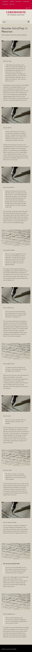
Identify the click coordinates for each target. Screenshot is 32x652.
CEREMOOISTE (16, 12)
